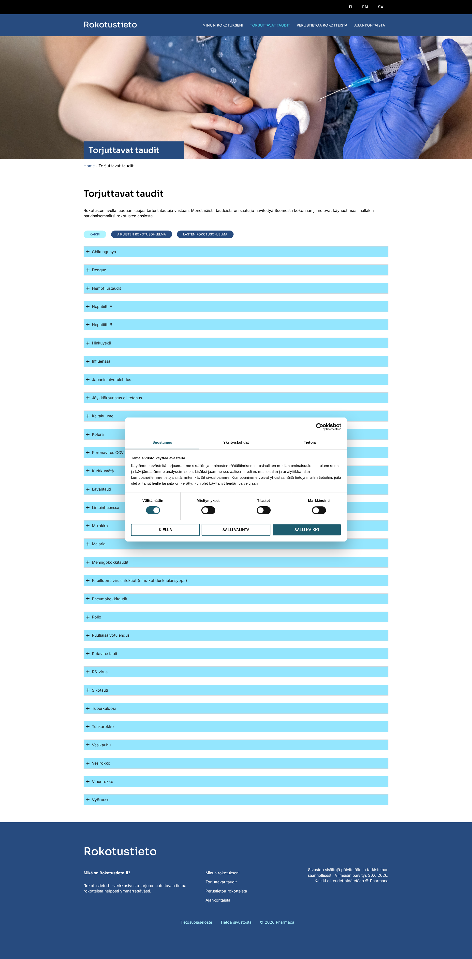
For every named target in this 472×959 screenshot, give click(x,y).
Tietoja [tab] (310, 442)
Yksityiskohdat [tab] (236, 442)
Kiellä (165, 530)
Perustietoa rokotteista (322, 25)
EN (365, 7)
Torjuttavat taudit (270, 25)
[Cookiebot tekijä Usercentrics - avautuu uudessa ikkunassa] (319, 426)
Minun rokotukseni (223, 25)
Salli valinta (236, 530)
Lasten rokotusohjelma (205, 234)
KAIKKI (95, 234)
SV (381, 7)
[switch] (208, 510)
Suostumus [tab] (162, 442)
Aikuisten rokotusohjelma (141, 234)
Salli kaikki (307, 530)
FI (350, 7)
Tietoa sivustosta (235, 922)
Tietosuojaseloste (196, 922)
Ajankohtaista (369, 25)
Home (89, 165)
